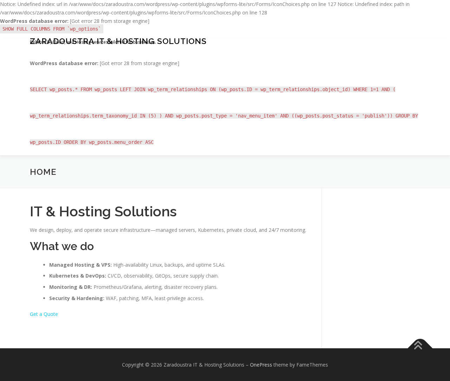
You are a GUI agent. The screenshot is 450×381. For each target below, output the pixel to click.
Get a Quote (44, 314)
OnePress (261, 364)
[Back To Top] (420, 348)
